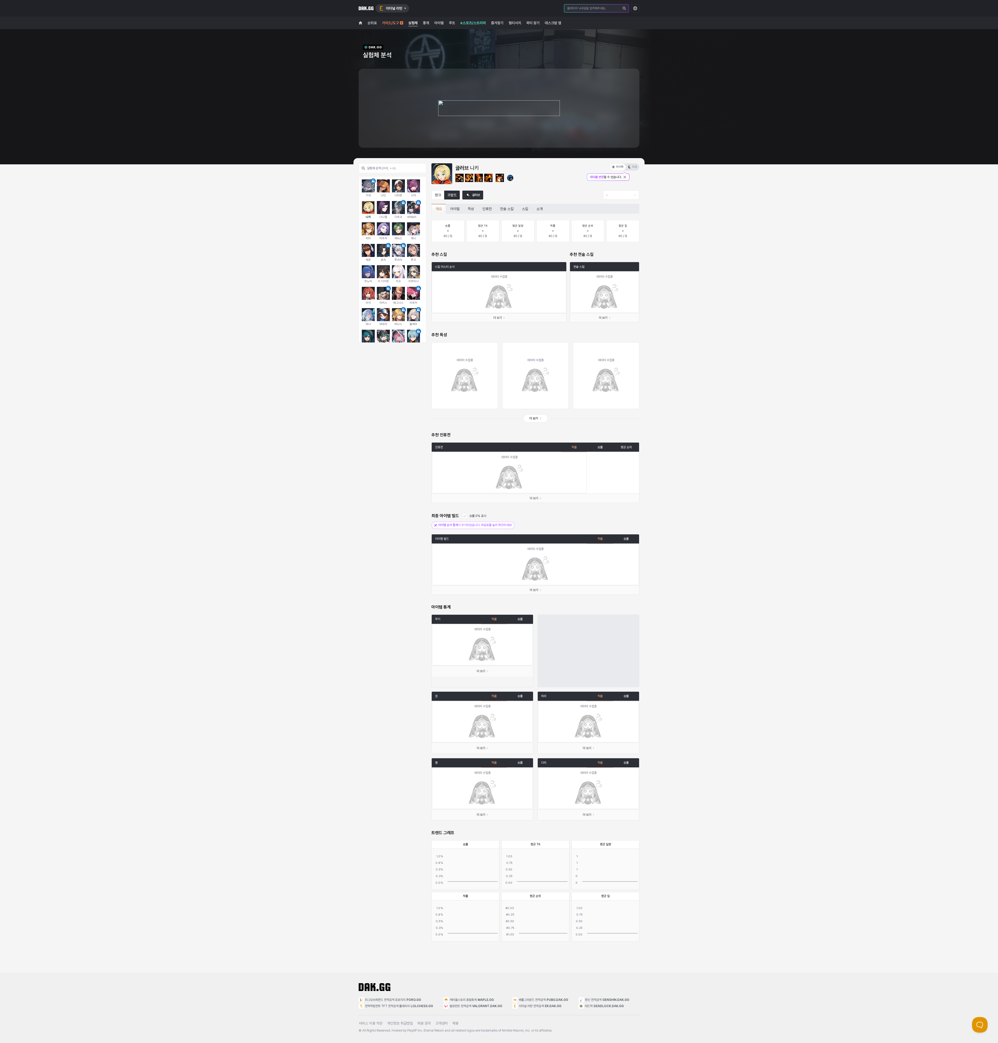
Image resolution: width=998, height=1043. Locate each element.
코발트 (452, 195)
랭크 (438, 195)
